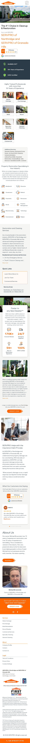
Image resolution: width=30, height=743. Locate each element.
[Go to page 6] (16, 526)
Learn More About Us (11, 274)
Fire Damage (6, 623)
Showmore (5, 263)
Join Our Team (8, 278)
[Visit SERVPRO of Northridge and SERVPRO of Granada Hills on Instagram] (13, 612)
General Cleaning (7, 637)
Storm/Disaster (6, 629)
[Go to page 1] (9, 526)
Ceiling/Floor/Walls (10, 157)
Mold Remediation (7, 626)
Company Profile (7, 645)
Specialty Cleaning (7, 634)
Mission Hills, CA (19, 291)
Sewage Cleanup (10, 151)
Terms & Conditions (7, 658)
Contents (23, 160)
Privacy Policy (6, 661)
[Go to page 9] (20, 526)
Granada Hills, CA (9, 291)
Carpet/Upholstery (10, 155)
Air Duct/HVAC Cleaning (16, 153)
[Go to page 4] (13, 526)
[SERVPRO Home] (8, 3)
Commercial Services (10, 281)
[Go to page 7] (17, 526)
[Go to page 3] (12, 526)
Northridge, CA (8, 290)
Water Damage (6, 621)
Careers (4, 648)
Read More (8, 560)
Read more (7, 519)
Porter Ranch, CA (18, 290)
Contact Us (5, 650)
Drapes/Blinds (16, 158)
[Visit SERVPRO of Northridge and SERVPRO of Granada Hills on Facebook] (17, 612)
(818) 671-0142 (14, 411)
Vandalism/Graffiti (15, 160)
